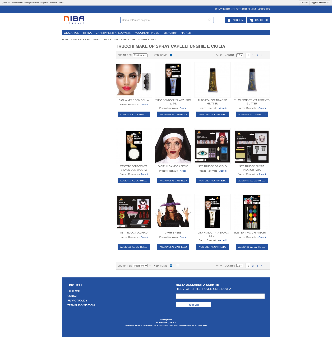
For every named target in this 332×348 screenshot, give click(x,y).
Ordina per (125, 55)
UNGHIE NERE (173, 232)
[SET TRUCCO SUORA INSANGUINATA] (252, 146)
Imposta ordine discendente (150, 55)
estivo (87, 32)
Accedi (144, 104)
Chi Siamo (73, 291)
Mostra (229, 55)
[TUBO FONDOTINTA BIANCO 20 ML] (212, 212)
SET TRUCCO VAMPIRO (133, 232)
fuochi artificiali (147, 32)
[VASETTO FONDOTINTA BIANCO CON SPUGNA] (134, 146)
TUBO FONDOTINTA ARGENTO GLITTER (252, 101)
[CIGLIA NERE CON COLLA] (134, 80)
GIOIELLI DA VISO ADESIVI (173, 166)
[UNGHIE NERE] (173, 212)
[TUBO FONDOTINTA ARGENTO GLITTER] (252, 80)
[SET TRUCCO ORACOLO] (212, 146)
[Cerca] (210, 20)
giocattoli (72, 32)
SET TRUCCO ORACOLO (212, 166)
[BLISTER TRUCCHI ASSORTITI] (252, 212)
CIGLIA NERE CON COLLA (134, 100)
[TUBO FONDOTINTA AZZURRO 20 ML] (173, 80)
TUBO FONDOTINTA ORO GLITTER (212, 101)
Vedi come (160, 55)
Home (65, 39)
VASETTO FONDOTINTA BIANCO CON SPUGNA (133, 167)
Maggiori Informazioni (320, 3)
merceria (170, 32)
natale (186, 32)
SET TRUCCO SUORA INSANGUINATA (251, 167)
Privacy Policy (77, 300)
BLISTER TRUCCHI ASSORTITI (251, 232)
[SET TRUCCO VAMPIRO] (134, 212)
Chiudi (305, 3)
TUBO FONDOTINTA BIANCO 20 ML (212, 234)
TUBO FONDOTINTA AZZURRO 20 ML (173, 101)
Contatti (73, 295)
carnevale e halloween (113, 32)
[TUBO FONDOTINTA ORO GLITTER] (212, 80)
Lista (177, 55)
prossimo (266, 55)
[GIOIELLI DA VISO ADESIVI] (173, 146)
